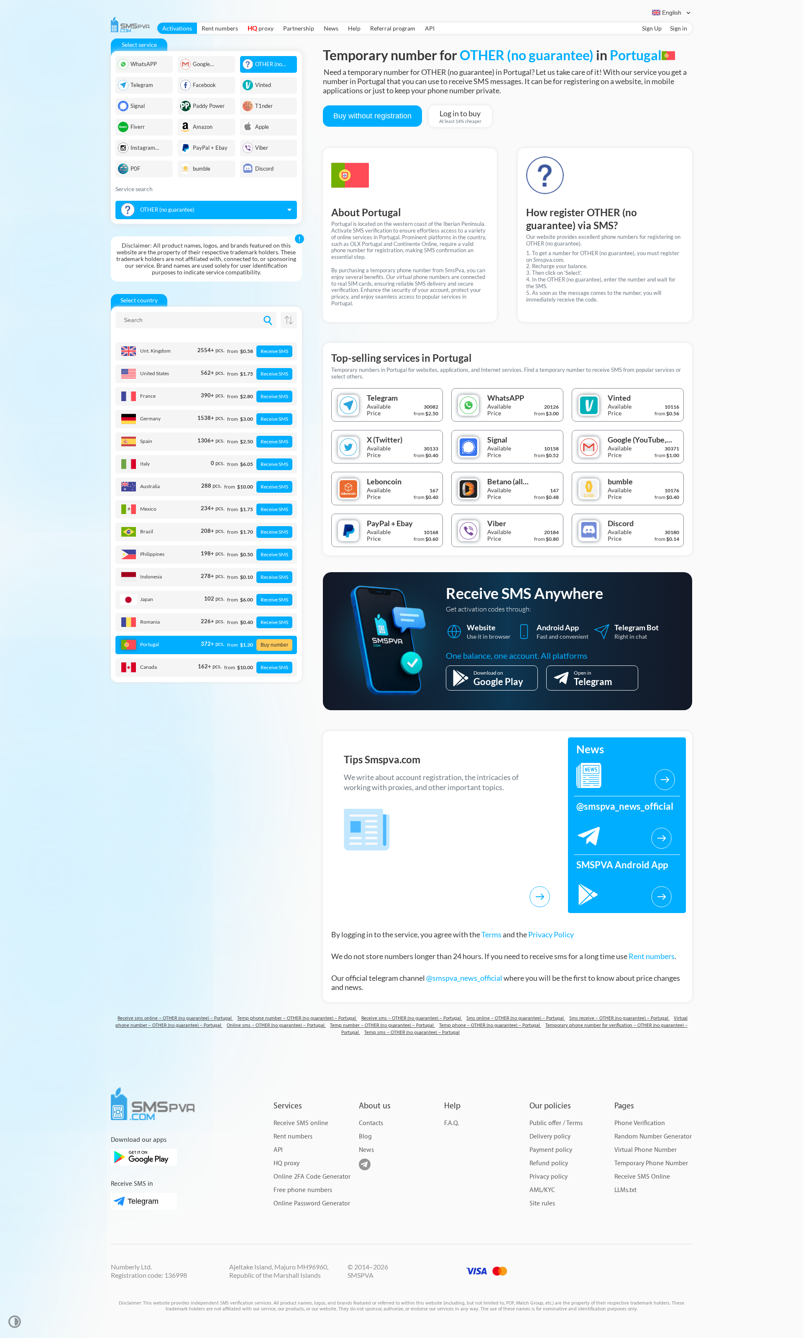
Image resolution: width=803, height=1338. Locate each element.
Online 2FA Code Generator (312, 1176)
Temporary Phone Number (651, 1163)
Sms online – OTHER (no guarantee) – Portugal (515, 1018)
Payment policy (550, 1150)
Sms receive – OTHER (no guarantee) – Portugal (619, 1018)
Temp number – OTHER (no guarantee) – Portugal (382, 1025)
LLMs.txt (625, 1190)
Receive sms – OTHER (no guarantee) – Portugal (411, 1018)
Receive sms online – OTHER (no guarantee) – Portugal (175, 1018)
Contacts (371, 1123)
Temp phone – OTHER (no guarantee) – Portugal (490, 1025)
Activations (177, 28)
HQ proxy (286, 1163)
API (430, 28)
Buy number (274, 645)
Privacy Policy (551, 934)
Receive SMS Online (642, 1176)
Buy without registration (372, 116)
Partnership (298, 28)
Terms (491, 934)
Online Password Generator (312, 1203)
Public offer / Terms (556, 1123)
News (331, 28)
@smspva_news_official (464, 977)
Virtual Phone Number (645, 1150)
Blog (365, 1136)
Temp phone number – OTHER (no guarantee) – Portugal (297, 1018)
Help (354, 28)
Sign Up (652, 28)
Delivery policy (549, 1136)
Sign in (678, 28)
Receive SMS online (301, 1123)
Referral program (392, 28)
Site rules (542, 1203)
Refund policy (548, 1163)
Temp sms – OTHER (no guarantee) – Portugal (412, 1032)
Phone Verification (639, 1123)
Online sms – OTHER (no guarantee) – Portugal (276, 1025)
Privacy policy (548, 1176)
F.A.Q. (451, 1123)
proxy (261, 28)
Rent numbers (220, 28)
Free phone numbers (303, 1190)
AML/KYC (542, 1190)
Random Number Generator (653, 1136)
